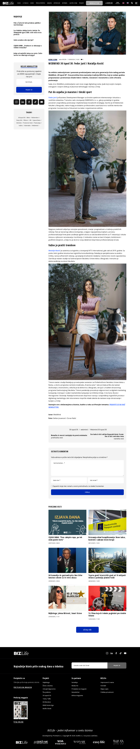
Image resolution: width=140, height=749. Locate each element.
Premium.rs (57, 736)
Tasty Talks (47, 699)
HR (30, 120)
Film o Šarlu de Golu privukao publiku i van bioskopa (27, 24)
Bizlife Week (47, 708)
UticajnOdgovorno (49, 689)
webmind (84, 429)
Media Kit (75, 685)
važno (21, 125)
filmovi (26, 120)
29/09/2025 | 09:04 (54, 581)
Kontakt (103, 685)
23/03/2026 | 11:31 (54, 616)
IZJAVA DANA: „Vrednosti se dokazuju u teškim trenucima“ (28, 47)
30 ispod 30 (73, 429)
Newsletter (76, 692)
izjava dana (36, 120)
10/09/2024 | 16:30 (73, 59)
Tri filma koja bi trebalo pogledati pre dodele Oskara (107, 614)
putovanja (37, 123)
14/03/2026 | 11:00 (94, 619)
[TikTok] (35, 102)
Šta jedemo (47, 692)
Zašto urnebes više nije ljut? (24, 40)
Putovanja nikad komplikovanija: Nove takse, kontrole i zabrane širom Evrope (106, 538)
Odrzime (19, 123)
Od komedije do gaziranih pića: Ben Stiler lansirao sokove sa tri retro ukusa (65, 576)
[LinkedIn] (23, 102)
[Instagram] (16, 102)
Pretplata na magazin (79, 689)
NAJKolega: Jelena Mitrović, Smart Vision (65, 613)
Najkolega (46, 682)
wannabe (27, 125)
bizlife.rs (79, 736)
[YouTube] (41, 102)
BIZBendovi (47, 702)
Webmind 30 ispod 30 (98, 429)
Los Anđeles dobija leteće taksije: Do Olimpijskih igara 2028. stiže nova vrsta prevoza (28, 32)
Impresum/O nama (107, 682)
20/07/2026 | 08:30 (54, 543)
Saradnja (75, 682)
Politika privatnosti (107, 692)
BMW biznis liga (48, 705)
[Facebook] (29, 102)
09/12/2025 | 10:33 (94, 543)
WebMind (60, 84)
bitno (28, 117)
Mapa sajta (104, 689)
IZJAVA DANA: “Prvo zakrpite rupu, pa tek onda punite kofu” (65, 538)
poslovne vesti (27, 123)
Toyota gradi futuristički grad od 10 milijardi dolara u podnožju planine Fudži (107, 576)
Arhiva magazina (77, 695)
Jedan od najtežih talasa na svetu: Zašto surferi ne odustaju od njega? (28, 54)
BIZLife (64, 59)
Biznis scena (52, 59)
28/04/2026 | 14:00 (94, 581)
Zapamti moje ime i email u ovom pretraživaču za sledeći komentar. (78, 486)
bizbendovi (35, 117)
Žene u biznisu (48, 685)
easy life (19, 120)
